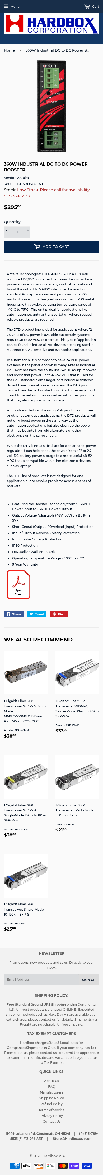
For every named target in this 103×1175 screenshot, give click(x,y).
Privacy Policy (51, 1116)
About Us (51, 1081)
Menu (15, 6)
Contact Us (51, 1121)
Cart (95, 6)
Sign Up (89, 980)
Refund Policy (51, 1104)
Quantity (12, 221)
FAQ (51, 1087)
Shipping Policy (51, 1098)
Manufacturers (51, 1092)
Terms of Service (51, 1110)
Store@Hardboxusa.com (73, 1139)
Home (9, 50)
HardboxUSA (54, 1156)
